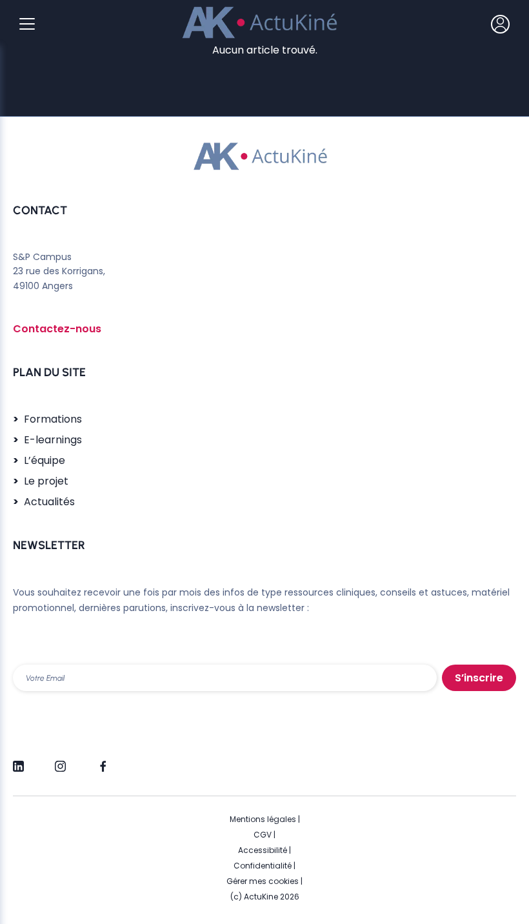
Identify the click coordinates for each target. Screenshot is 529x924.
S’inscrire (479, 677)
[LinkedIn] (18, 760)
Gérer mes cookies (262, 881)
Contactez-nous (57, 328)
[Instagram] (60, 760)
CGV (263, 834)
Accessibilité (262, 850)
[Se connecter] (500, 24)
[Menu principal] (27, 24)
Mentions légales (263, 819)
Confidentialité (263, 865)
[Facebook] (102, 760)
